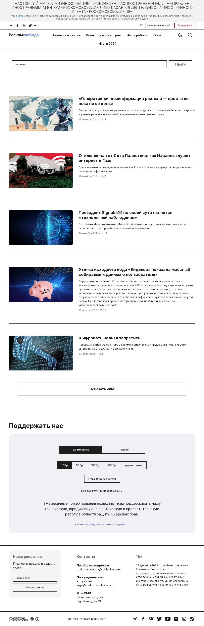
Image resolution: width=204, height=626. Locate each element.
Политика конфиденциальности (86, 618)
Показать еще (102, 389)
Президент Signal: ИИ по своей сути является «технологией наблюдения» (125, 215)
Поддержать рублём (102, 478)
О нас (157, 35)
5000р (111, 465)
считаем (20, 15)
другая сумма (133, 465)
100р (65, 465)
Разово (124, 449)
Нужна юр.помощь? (158, 25)
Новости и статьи (66, 35)
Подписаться (35, 587)
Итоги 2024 (107, 43)
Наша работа (137, 35)
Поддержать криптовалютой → (102, 490)
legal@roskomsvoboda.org (95, 585)
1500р (95, 465)
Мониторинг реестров (103, 35)
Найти (180, 64)
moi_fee (97, 597)
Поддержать (185, 25)
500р (79, 465)
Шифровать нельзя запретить (109, 338)
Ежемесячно (81, 449)
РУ (141, 25)
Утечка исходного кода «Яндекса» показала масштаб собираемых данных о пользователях (134, 272)
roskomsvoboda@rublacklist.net (99, 569)
